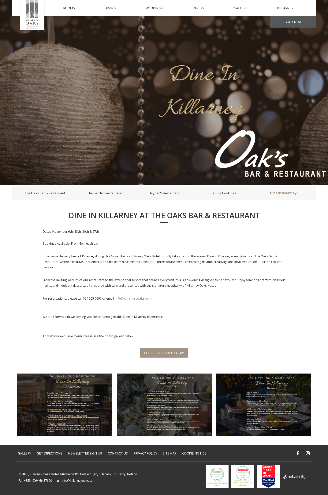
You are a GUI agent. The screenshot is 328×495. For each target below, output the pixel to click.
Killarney (285, 8)
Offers (198, 8)
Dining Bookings (223, 193)
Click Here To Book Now (164, 353)
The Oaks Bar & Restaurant (45, 193)
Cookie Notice (194, 453)
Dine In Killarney (283, 193)
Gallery (240, 8)
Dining (110, 8)
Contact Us (118, 453)
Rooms (69, 8)
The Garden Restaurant (104, 193)
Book (293, 22)
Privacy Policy (145, 453)
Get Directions (49, 453)
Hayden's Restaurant (164, 193)
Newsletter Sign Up (85, 453)
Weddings (154, 8)
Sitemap (170, 453)
